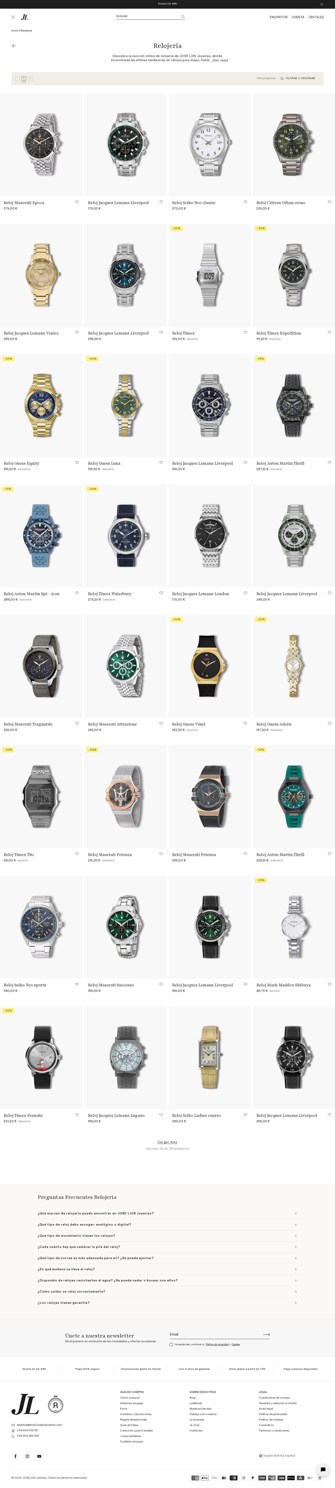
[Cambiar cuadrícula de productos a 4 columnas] (24, 78)
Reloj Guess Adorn (273, 724)
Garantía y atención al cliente (277, 1403)
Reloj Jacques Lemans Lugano (116, 1115)
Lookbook (196, 1403)
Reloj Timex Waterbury (109, 593)
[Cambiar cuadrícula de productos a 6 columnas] (30, 78)
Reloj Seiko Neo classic (194, 202)
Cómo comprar (129, 1398)
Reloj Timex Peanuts (23, 1115)
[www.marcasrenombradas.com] (55, 1404)
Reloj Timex (183, 333)
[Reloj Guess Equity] (41, 405)
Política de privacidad (217, 1344)
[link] (168, 1142)
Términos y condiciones (274, 1430)
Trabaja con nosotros (203, 1414)
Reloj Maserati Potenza (110, 854)
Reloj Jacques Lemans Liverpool (118, 202)
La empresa (197, 1419)
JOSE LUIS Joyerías (34, 1478)
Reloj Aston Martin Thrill (280, 463)
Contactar (196, 1430)
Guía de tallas (129, 1425)
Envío (123, 1409)
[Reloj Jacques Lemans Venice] (41, 275)
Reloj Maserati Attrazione (112, 724)
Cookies (236, 1344)
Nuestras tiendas (200, 1409)
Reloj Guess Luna (104, 463)
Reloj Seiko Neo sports (25, 985)
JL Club (194, 1425)
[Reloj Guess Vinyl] (209, 666)
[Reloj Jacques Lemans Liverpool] (125, 144)
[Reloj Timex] (209, 275)
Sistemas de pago (131, 1403)
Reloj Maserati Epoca (24, 202)
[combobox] (271, 1455)
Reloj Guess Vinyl (188, 724)
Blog (193, 1398)
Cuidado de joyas (131, 1441)
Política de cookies (271, 1419)
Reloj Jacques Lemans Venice (31, 333)
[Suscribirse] (266, 1334)
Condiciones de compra (274, 1398)
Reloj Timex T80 (19, 854)
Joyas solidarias (130, 1436)
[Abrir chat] (323, 1469)
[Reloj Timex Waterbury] (125, 535)
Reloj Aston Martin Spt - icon (31, 593)
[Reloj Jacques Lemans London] (209, 535)
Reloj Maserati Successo (111, 985)
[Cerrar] (322, 4)
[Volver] (14, 46)
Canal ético (266, 1425)
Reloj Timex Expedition (278, 333)
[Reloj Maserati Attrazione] (125, 666)
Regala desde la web (133, 1419)
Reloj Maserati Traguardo (28, 724)
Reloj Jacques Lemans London (200, 593)
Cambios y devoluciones (136, 1414)
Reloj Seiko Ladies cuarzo (196, 1115)
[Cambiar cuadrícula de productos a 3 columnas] (17, 78)
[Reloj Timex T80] (41, 796)
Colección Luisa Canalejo (136, 1430)
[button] (16, 17)
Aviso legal (266, 1409)
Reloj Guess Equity (21, 463)
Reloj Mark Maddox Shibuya (283, 985)
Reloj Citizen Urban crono (280, 202)
